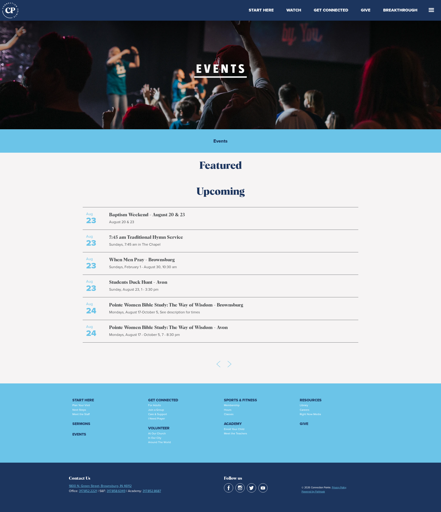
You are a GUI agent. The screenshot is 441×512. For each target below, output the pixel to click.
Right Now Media (310, 414)
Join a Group (156, 410)
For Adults (154, 405)
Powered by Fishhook (313, 491)
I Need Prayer (156, 418)
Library (304, 405)
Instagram (240, 487)
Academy (233, 423)
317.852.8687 (152, 491)
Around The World (159, 442)
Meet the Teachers (235, 433)
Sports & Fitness (240, 400)
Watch (293, 10)
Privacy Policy (339, 487)
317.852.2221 (88, 491)
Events (220, 141)
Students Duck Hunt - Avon (138, 282)
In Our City (154, 438)
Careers (304, 410)
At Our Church (157, 433)
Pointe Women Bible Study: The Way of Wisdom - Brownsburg (176, 305)
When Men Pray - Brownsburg (142, 260)
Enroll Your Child (234, 429)
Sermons (81, 423)
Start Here (261, 10)
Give (365, 10)
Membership (232, 405)
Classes (229, 414)
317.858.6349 (116, 491)
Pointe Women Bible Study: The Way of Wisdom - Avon (168, 327)
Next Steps (79, 410)
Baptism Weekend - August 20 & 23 (147, 215)
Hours (228, 410)
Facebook (228, 487)
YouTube (263, 487)
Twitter (251, 487)
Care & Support (157, 414)
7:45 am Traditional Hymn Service (146, 237)
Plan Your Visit (81, 405)
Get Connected (331, 10)
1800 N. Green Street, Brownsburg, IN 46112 (100, 486)
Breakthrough (400, 10)
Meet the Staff (81, 414)
